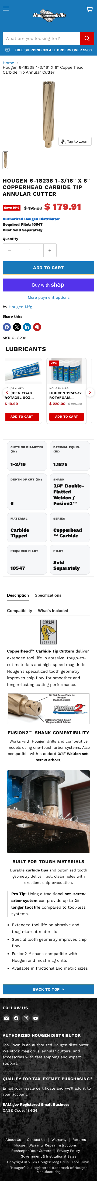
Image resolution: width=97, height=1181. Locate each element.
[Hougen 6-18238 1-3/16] (5, 160)
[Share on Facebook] (7, 327)
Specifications (48, 595)
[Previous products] (7, 392)
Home (8, 63)
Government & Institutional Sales (49, 1156)
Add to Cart (22, 416)
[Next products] (90, 392)
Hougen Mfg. (21, 306)
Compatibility (19, 610)
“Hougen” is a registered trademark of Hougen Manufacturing (48, 1170)
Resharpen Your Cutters (31, 1151)
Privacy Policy (68, 1151)
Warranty (59, 1140)
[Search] (87, 38)
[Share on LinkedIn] (27, 327)
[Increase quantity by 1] (50, 250)
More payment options (49, 297)
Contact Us (36, 1140)
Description (18, 595)
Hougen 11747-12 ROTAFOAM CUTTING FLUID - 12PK (65, 400)
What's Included (53, 610)
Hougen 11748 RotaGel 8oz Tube (18, 397)
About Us (13, 1140)
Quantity (10, 239)
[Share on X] (17, 327)
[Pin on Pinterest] (37, 327)
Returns (79, 1140)
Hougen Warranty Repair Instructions (45, 1145)
